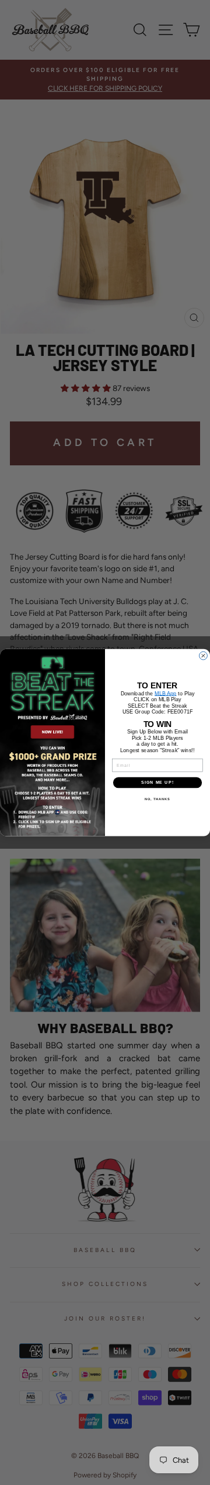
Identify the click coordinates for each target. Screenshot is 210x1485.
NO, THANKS (157, 798)
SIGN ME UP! (157, 782)
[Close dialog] (204, 655)
